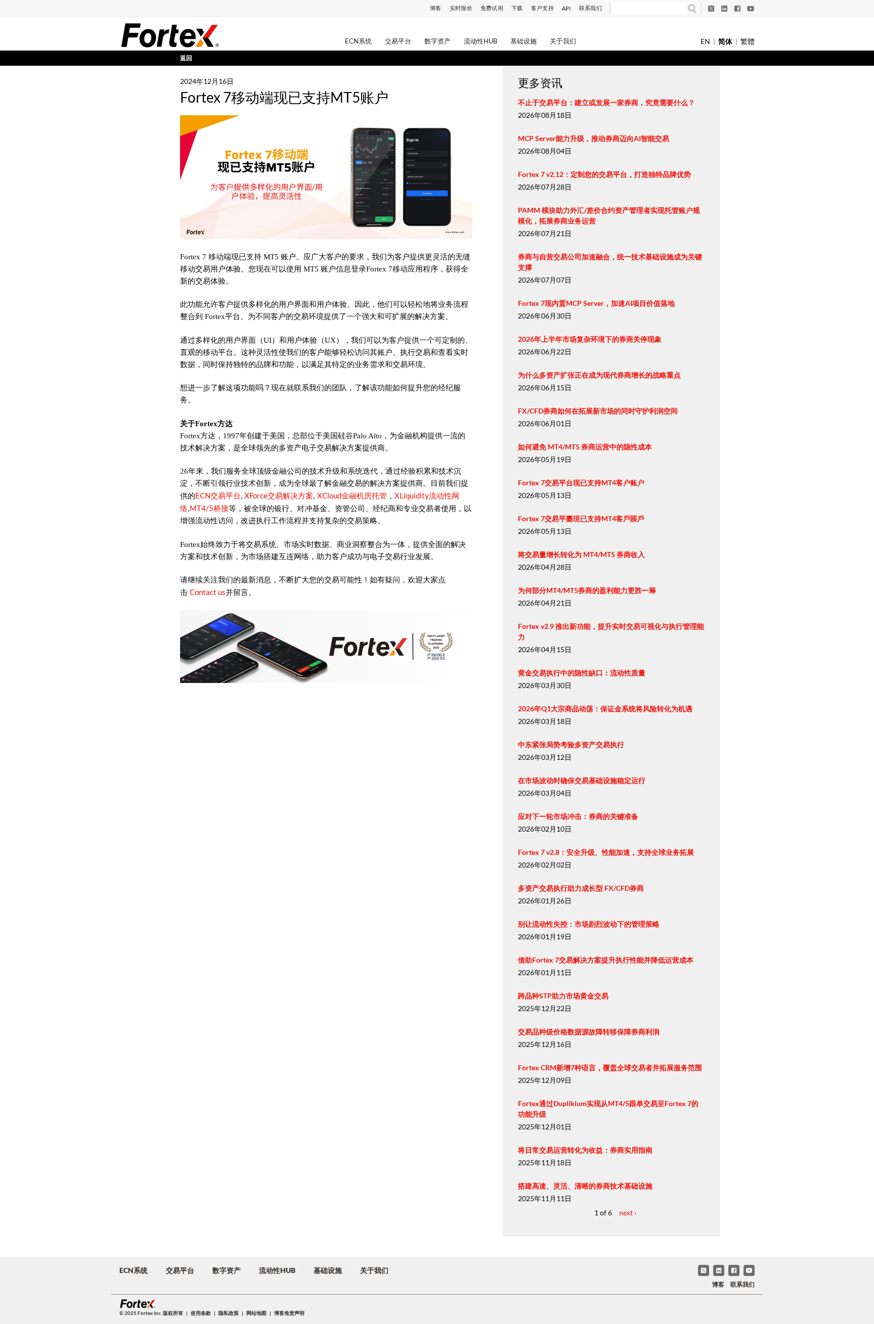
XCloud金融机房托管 (352, 495)
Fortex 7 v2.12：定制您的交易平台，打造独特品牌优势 (604, 174)
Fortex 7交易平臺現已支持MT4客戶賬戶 (581, 518)
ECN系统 (358, 41)
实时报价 (461, 8)
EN (705, 41)
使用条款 (201, 1313)
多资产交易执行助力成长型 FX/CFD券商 (581, 888)
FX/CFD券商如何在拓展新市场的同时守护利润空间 (598, 410)
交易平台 (398, 41)
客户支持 (542, 8)
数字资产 (437, 41)
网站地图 (256, 1313)
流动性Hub (480, 41)
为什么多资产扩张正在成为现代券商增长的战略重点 (599, 375)
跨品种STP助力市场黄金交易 (563, 995)
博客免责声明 (289, 1313)
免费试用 (491, 8)
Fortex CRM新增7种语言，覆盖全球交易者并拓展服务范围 (610, 1067)
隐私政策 (229, 1313)
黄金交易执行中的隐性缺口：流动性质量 (581, 672)
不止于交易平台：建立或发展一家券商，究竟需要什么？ (606, 102)
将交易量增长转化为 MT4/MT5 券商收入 (581, 554)
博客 (436, 8)
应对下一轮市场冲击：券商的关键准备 (578, 816)
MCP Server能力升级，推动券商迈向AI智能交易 (593, 138)
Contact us (208, 592)
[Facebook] (737, 9)
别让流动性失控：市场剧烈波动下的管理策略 (589, 924)
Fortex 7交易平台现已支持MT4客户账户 (581, 482)
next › (627, 1212)
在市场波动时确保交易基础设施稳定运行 (581, 780)
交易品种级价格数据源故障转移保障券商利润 (589, 1031)
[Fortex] (170, 35)
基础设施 (523, 41)
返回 (186, 58)
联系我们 (590, 8)
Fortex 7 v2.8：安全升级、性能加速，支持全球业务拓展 (606, 852)
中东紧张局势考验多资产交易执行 (571, 744)
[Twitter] (711, 9)
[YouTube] (751, 9)
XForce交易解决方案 (278, 495)
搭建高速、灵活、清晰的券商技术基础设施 (585, 1185)
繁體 (747, 41)
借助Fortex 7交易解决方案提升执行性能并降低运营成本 (605, 959)
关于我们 (563, 41)
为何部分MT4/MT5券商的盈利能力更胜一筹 (587, 590)
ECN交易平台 (218, 495)
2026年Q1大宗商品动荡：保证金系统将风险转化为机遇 (605, 708)
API (566, 8)
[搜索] (692, 8)
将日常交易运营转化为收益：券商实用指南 (585, 1150)
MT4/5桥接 (209, 508)
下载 (517, 8)
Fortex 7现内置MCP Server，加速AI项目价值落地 (596, 303)
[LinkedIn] (724, 9)
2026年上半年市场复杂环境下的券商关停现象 (590, 339)
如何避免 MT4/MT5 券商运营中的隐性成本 (585, 446)
